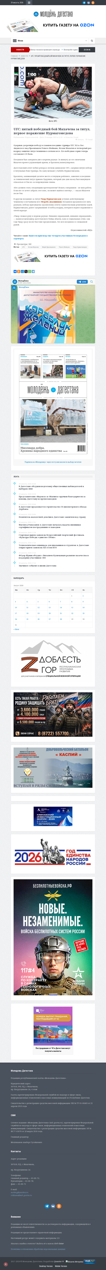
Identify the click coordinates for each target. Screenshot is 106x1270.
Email (90, 140)
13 (50, 607)
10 (16, 607)
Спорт (75, 137)
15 (72, 607)
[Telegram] (33, 271)
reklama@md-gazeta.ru (21, 1195)
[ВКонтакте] (15, 271)
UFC (23, 247)
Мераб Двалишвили (48, 247)
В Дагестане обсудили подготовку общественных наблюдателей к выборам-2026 (51, 487)
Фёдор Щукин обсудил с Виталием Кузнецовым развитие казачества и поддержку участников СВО (54, 556)
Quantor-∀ (59, 1261)
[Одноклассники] (18, 271)
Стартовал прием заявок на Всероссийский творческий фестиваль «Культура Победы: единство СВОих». (51, 536)
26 (38, 619)
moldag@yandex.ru (19, 1192)
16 (83, 607)
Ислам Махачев (33, 247)
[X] (26, 271)
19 (38, 613)
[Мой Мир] (22, 271)
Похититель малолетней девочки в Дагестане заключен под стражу (52, 517)
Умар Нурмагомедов (80, 247)
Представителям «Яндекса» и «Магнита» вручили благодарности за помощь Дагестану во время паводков (52, 497)
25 (27, 619)
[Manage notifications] (6, 1264)
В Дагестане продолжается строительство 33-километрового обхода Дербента (52, 508)
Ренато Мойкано (64, 247)
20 (50, 613)
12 (38, 607)
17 (16, 613)
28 (61, 619)
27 (50, 619)
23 (83, 613)
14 (61, 607)
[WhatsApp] (29, 271)
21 (61, 613)
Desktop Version (46, 1266)
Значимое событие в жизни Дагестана (37, 565)
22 (72, 613)
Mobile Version (61, 1266)
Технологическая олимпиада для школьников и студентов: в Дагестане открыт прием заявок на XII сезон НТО (54, 546)
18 (27, 613)
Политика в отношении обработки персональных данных (38, 1249)
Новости (69, 137)
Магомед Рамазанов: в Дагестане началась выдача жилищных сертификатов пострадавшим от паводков (50, 526)
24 (16, 619)
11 (27, 607)
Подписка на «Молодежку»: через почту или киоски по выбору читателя (53, 462)
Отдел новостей (31, 137)
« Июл (16, 629)
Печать (81, 140)
